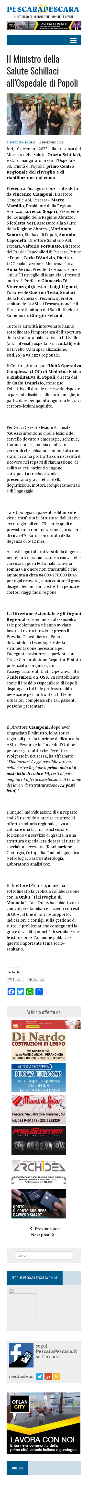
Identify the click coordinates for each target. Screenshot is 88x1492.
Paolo (30, 142)
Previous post (48, 1228)
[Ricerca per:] (44, 1255)
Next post (40, 1234)
